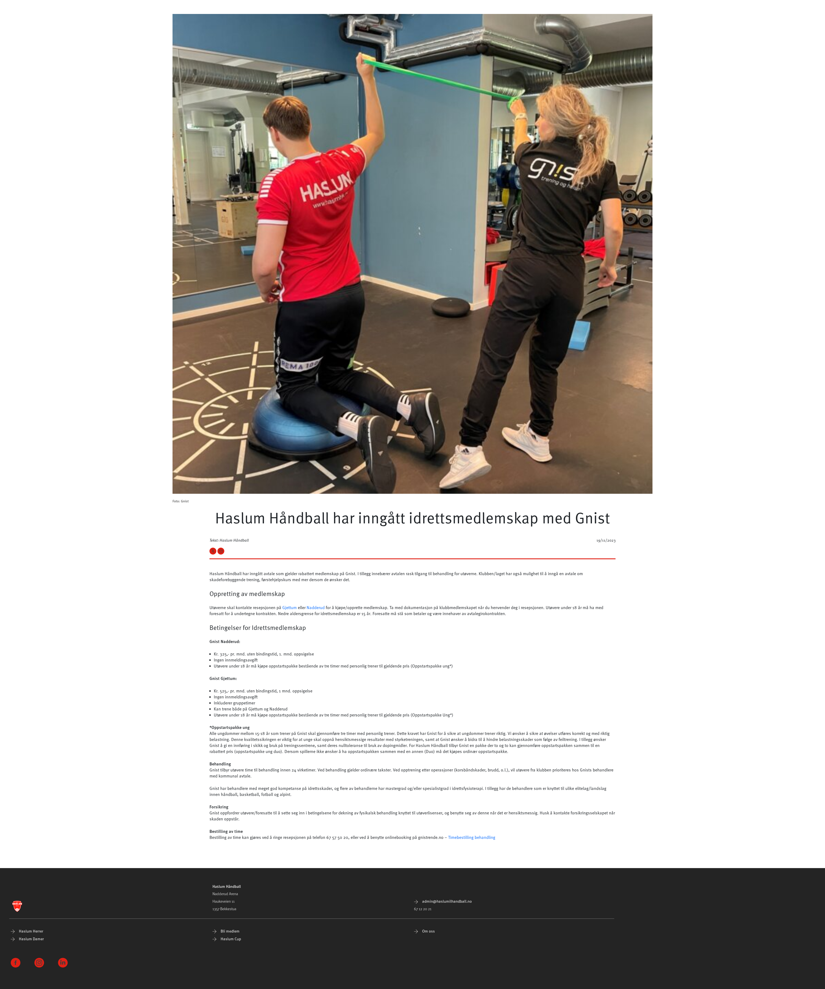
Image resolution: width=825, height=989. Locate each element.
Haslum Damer (31, 938)
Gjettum (289, 607)
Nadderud (316, 607)
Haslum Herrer (30, 931)
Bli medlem (230, 931)
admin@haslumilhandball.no (446, 901)
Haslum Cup (230, 938)
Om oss (428, 931)
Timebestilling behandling (471, 837)
